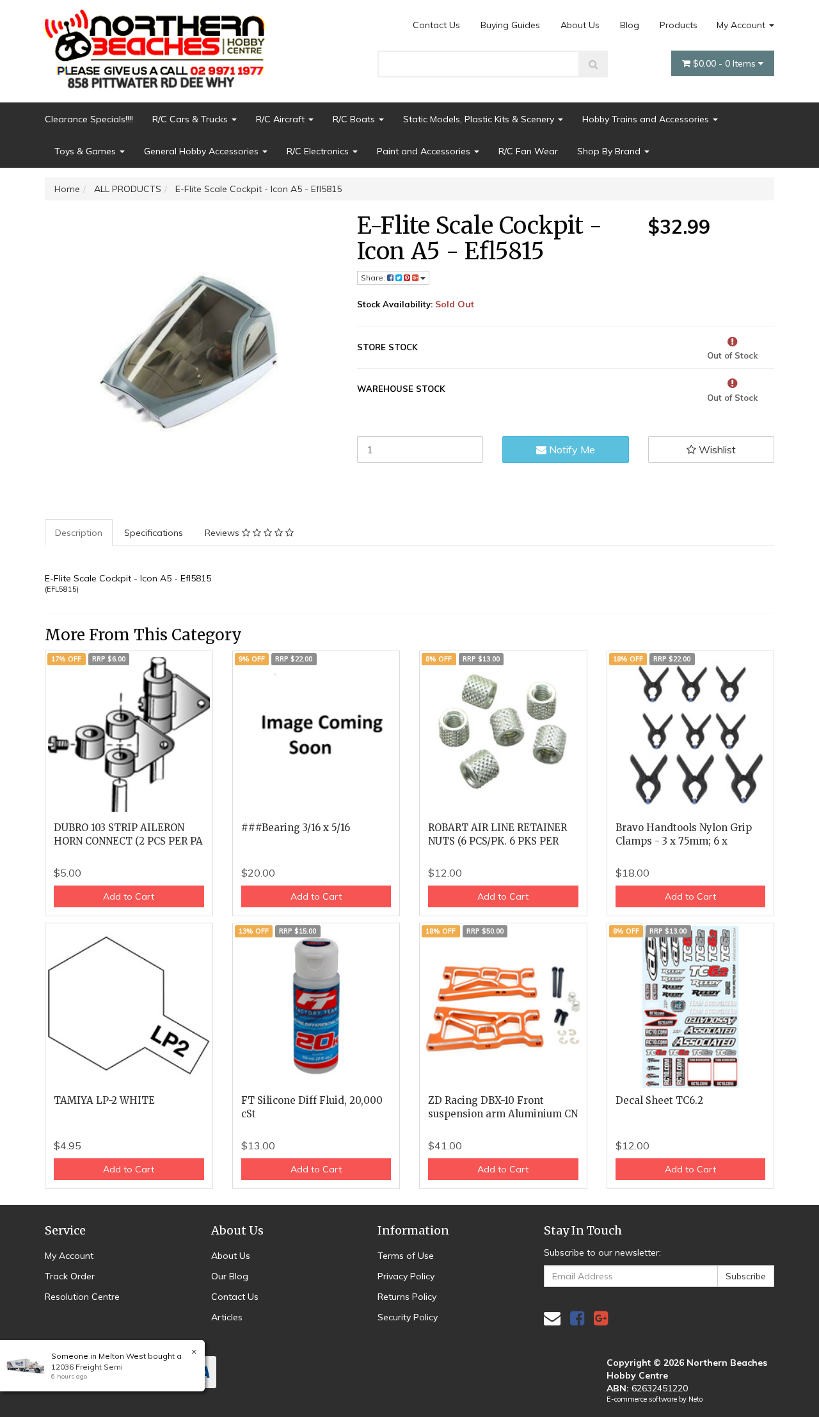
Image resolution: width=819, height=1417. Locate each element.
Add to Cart (128, 896)
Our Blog (229, 1276)
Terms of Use (406, 1255)
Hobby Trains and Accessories (647, 119)
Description (78, 532)
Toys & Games (86, 151)
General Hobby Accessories (202, 151)
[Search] (593, 64)
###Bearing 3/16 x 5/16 (295, 828)
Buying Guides (510, 25)
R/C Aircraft (281, 119)
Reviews (223, 532)
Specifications (153, 532)
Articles (227, 1317)
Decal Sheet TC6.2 (659, 1100)
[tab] (79, 532)
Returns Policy (407, 1296)
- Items (725, 63)
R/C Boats (355, 119)
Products (678, 25)
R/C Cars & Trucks (191, 119)
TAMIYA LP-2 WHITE (104, 1100)
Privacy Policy (406, 1276)
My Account (742, 25)
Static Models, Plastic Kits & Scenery (480, 119)
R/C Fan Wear (528, 151)
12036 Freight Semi (87, 1367)
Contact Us (436, 25)
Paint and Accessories (425, 151)
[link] (577, 1318)
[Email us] (552, 1318)
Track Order (70, 1276)
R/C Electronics (319, 151)
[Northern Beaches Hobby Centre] (159, 44)
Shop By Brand (610, 151)
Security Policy (408, 1317)
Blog (629, 25)
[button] (711, 449)
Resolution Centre (82, 1296)
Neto (695, 1399)
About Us (580, 25)
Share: (374, 277)
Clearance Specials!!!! (89, 119)
